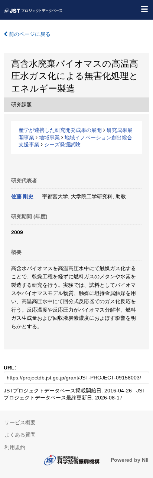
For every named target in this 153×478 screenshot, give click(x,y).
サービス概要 (20, 422)
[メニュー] (144, 9)
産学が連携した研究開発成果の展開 (60, 130)
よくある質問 (20, 435)
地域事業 (49, 137)
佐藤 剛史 (22, 196)
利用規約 (14, 447)
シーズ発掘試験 (62, 144)
